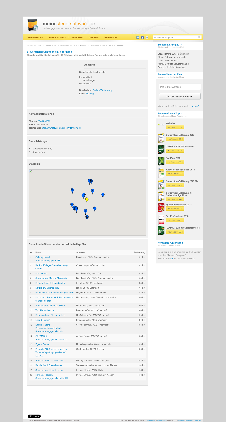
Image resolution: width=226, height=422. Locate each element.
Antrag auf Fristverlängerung (171, 67)
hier (171, 258)
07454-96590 (44, 121)
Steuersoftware (34, 37)
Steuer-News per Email (170, 74)
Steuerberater (110, 37)
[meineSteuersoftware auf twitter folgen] (138, 37)
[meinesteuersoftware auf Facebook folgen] (142, 37)
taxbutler (170, 123)
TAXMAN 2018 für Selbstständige (183, 227)
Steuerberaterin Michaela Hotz (49, 360)
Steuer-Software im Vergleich (171, 57)
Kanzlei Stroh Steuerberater (48, 365)
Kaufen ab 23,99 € (175, 173)
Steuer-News (77, 37)
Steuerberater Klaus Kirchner (49, 370)
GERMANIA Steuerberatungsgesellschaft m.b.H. (52, 337)
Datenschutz (162, 420)
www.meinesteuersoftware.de (189, 420)
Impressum (151, 420)
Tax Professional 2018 (177, 216)
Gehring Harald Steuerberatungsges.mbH (47, 259)
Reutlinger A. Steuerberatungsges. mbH (54, 292)
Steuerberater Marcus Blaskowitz (51, 278)
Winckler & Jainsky (44, 310)
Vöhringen (95, 45)
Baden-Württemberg (68, 45)
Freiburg (83, 45)
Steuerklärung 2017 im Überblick (173, 53)
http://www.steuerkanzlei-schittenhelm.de (61, 127)
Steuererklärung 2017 (170, 44)
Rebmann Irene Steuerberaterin (50, 315)
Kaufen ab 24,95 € (175, 139)
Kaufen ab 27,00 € (175, 127)
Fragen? (195, 106)
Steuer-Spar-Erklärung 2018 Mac (182, 181)
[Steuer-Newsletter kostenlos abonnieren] (147, 37)
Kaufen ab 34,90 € (175, 231)
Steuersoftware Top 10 (170, 113)
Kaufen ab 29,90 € (175, 162)
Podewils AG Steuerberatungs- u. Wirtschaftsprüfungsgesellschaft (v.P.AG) (51, 352)
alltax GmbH (41, 273)
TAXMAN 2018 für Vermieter (180, 146)
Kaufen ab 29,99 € (175, 208)
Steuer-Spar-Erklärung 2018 (180, 134)
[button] (87, 200)
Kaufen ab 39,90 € (175, 150)
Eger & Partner (42, 319)
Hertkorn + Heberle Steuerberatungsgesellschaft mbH (51, 376)
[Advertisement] (53, 82)
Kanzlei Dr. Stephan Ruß (47, 287)
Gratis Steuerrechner (168, 60)
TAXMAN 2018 (173, 158)
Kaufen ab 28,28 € (175, 220)
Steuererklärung (56, 37)
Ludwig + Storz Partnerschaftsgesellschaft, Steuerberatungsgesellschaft (49, 328)
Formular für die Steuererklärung (173, 63)
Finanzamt (94, 37)
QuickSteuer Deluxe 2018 (179, 204)
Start (40, 45)
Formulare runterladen (170, 242)
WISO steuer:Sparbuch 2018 (180, 169)
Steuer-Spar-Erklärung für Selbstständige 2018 (179, 194)
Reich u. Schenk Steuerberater (50, 282)
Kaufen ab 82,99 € (175, 199)
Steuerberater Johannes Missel (50, 305)
